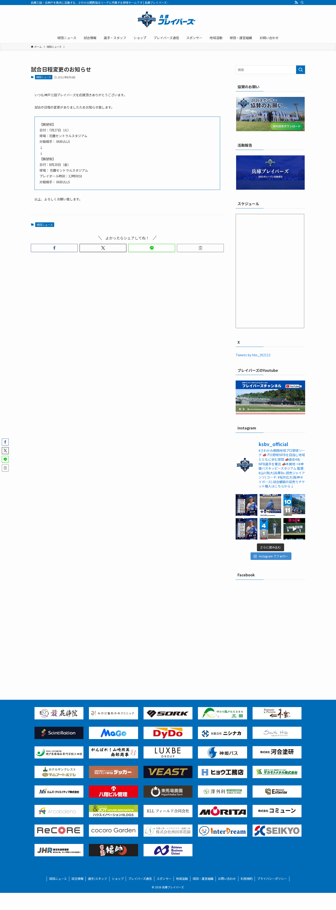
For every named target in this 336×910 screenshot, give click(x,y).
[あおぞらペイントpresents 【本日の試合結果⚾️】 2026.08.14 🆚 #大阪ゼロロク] (270, 529)
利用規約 (247, 878)
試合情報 (77, 878)
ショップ (118, 878)
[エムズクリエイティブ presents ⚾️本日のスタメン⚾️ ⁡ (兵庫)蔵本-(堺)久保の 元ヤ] (246, 529)
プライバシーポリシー (272, 878)
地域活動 (182, 878)
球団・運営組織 (203, 878)
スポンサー (164, 878)
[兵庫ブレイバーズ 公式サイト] (168, 20)
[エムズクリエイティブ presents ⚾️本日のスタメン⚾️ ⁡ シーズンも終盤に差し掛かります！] (246, 505)
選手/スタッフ (97, 878)
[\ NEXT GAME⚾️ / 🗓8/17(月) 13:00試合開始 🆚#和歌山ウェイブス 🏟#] (270, 505)
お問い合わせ (227, 878)
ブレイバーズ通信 (140, 878)
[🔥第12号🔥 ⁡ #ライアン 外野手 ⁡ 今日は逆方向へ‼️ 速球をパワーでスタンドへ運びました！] (294, 529)
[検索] (302, 2)
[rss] (296, 2)
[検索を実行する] (300, 69)
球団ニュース (43, 77)
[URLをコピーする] (200, 248)
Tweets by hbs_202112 (253, 355)
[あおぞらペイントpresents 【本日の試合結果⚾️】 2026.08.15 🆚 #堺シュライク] (294, 505)
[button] (54, 248)
